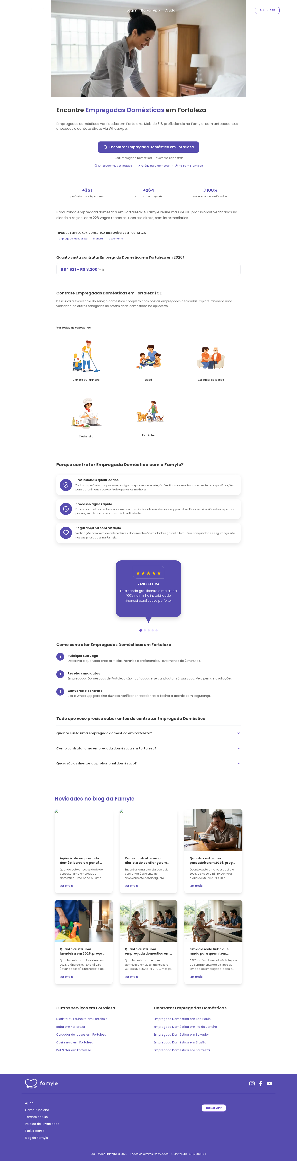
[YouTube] (269, 1083)
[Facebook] (260, 1083)
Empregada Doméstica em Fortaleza (182, 1050)
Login (131, 10)
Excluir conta (34, 1131)
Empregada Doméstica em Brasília (180, 1042)
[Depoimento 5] (156, 630)
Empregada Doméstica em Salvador (181, 1034)
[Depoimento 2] (145, 630)
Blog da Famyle (36, 1138)
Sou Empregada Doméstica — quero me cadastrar (149, 158)
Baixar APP (267, 10)
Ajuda (170, 10)
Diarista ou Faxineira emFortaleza (81, 1019)
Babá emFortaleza (70, 1027)
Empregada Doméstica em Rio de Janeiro (185, 1027)
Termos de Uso (36, 1117)
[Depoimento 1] (140, 630)
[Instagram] (252, 1083)
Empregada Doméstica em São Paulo (182, 1019)
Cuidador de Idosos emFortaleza (81, 1034)
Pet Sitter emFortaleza (73, 1050)
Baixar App (150, 10)
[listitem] (86, 359)
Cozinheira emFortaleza (74, 1042)
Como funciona (37, 1110)
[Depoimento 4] (153, 630)
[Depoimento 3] (149, 630)
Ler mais (66, 886)
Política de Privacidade (42, 1124)
